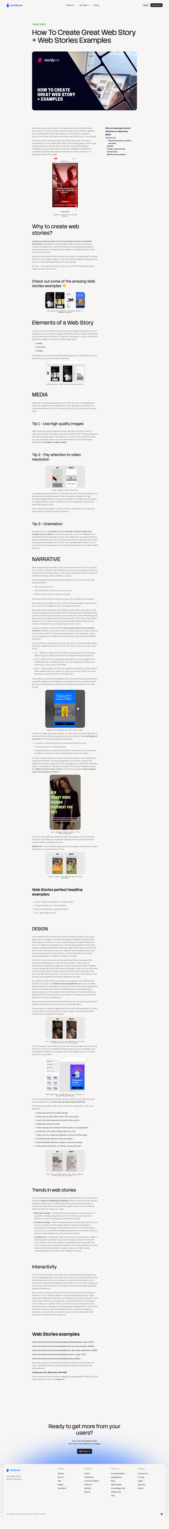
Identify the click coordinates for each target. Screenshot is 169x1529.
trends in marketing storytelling (54, 1201)
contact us (59, 1379)
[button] (71, 5)
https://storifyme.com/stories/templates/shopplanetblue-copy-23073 (63, 1342)
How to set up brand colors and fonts (68, 1102)
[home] (14, 5)
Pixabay (56, 442)
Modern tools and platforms (65, 983)
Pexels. (64, 442)
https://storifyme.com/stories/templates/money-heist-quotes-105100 (63, 1346)
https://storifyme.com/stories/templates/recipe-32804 (56, 1358)
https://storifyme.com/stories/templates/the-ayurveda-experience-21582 (64, 1350)
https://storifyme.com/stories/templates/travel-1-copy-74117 (59, 1354)
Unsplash (48, 442)
